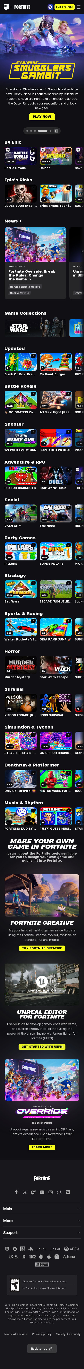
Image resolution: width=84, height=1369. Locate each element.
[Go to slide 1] (27, 115)
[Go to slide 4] (39, 115)
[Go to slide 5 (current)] (46, 115)
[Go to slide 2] (31, 115)
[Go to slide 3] (35, 115)
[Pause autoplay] (56, 115)
